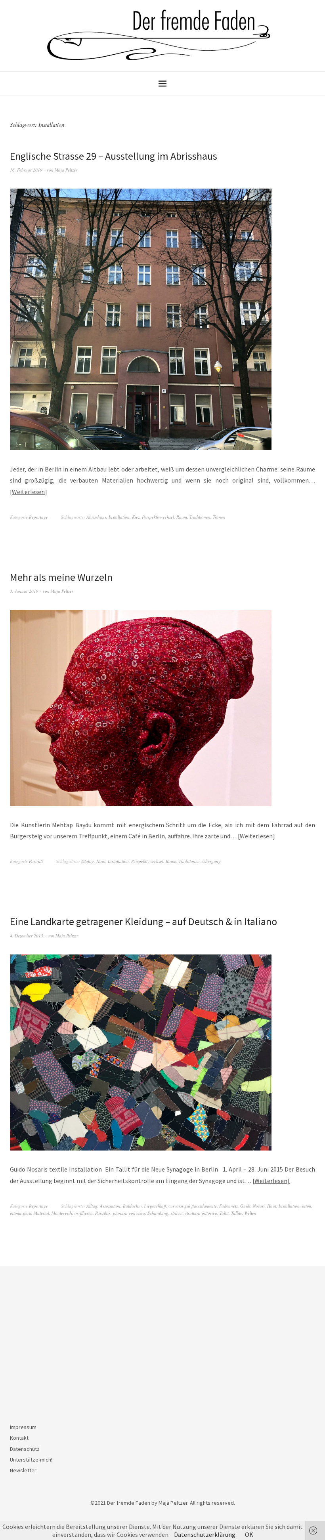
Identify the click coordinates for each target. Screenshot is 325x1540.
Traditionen (199, 517)
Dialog (87, 861)
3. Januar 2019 (24, 591)
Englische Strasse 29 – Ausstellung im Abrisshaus (113, 155)
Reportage (38, 517)
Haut (100, 861)
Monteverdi (62, 1213)
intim (306, 1206)
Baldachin (132, 1206)
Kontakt (19, 1437)
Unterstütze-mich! (31, 1459)
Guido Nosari (252, 1206)
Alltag (92, 1206)
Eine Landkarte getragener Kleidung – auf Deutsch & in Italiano (143, 921)
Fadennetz (228, 1206)
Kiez (136, 517)
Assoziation (110, 1206)
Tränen (219, 517)
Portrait (36, 861)
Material (41, 1213)
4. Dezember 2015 (26, 936)
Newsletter (23, 1470)
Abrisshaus (96, 517)
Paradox (103, 1213)
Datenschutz (25, 1448)
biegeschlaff (155, 1206)
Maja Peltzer (66, 170)
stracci (177, 1213)
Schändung (157, 1213)
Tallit (224, 1213)
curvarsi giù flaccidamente (192, 1206)
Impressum (23, 1427)
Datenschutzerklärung (204, 1534)
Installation (119, 517)
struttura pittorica (201, 1213)
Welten (250, 1213)
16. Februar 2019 (26, 170)
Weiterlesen (28, 492)
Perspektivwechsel (158, 517)
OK (249, 1534)
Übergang (211, 861)
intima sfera (20, 1213)
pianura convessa (129, 1213)
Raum (181, 517)
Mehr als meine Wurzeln (61, 577)
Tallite (236, 1213)
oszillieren (84, 1213)
